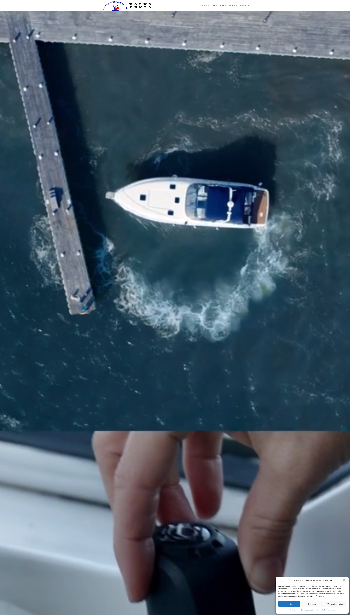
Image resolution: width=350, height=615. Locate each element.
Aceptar (289, 604)
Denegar (312, 604)
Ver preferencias (335, 604)
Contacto (244, 6)
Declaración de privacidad (315, 610)
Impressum (330, 610)
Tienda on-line (219, 6)
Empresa (205, 6)
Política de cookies (297, 610)
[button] (344, 580)
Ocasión (233, 6)
